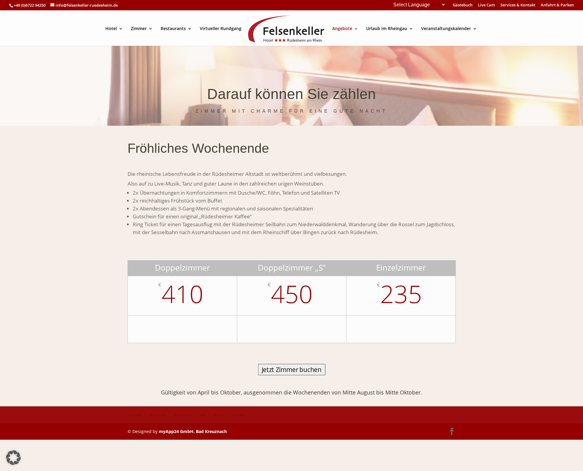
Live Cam (486, 5)
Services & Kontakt (517, 5)
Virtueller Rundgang (220, 28)
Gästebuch (462, 5)
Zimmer (139, 28)
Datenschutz (183, 415)
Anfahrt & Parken (557, 5)
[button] (13, 457)
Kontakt (238, 415)
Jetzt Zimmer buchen (292, 369)
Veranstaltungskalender (446, 28)
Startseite (135, 415)
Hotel (111, 28)
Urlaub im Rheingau (386, 28)
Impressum (158, 415)
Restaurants (173, 28)
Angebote (342, 28)
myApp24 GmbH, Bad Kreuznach (193, 431)
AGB (203, 415)
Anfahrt (219, 415)
